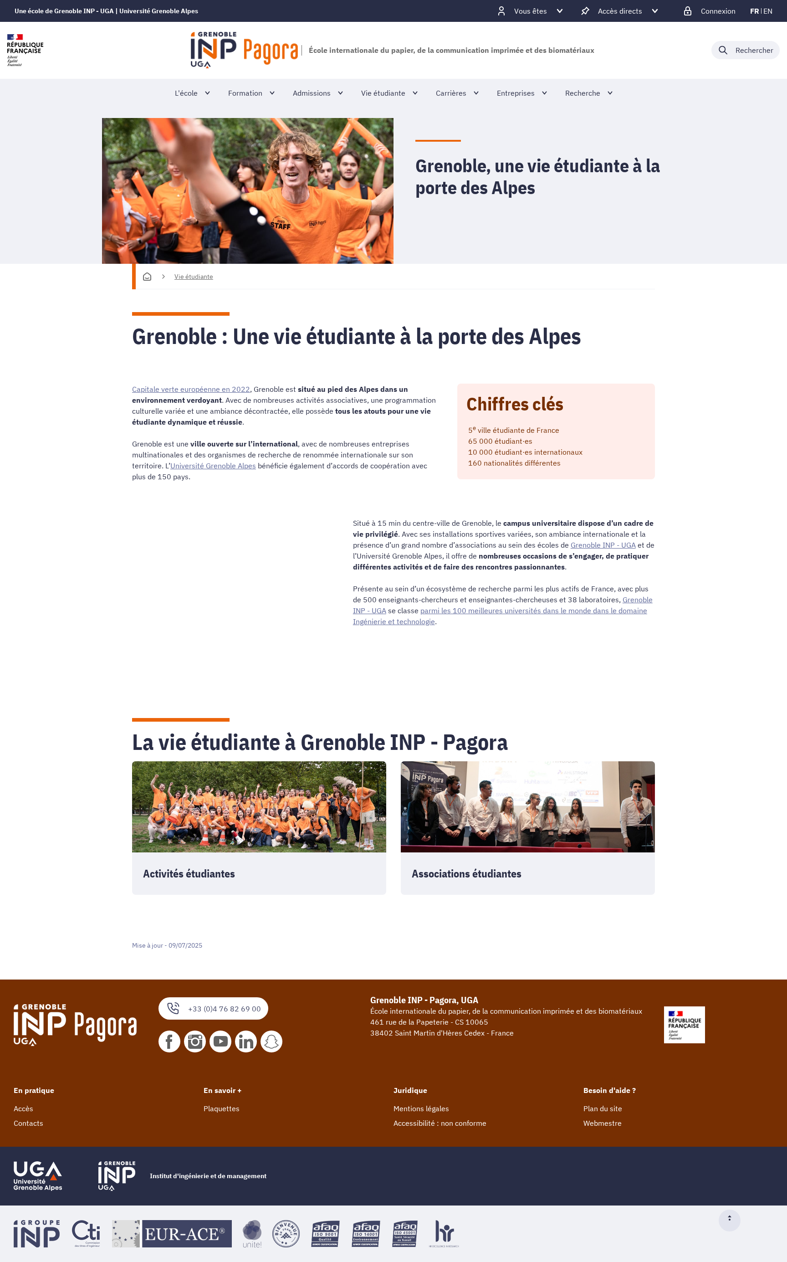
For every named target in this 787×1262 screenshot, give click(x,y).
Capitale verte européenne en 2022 (191, 389)
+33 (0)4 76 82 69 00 (224, 1008)
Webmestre (602, 1123)
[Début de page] (733, 1220)
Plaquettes (222, 1108)
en (767, 10)
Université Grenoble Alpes (213, 465)
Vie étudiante (193, 276)
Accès (23, 1108)
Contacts (28, 1123)
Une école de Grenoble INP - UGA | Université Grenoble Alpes (106, 11)
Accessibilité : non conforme (440, 1123)
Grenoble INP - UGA (603, 544)
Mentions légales (421, 1108)
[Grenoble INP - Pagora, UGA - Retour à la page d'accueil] (244, 50)
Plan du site (602, 1108)
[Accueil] (147, 276)
